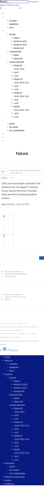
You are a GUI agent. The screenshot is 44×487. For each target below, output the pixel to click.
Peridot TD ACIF (20, 41)
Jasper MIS (18, 58)
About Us (12, 17)
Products (12, 31)
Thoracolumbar (15, 51)
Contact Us (12, 141)
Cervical (12, 34)
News (11, 27)
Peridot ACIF (19, 48)
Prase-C (17, 38)
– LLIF (16, 76)
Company (13, 21)
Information (13, 120)
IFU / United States (16, 130)
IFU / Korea (13, 127)
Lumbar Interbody (16, 62)
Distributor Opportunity (18, 134)
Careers (11, 137)
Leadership (13, 24)
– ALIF (16, 72)
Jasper (16, 55)
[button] (34, 265)
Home (10, 14)
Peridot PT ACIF (20, 45)
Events (12, 123)
